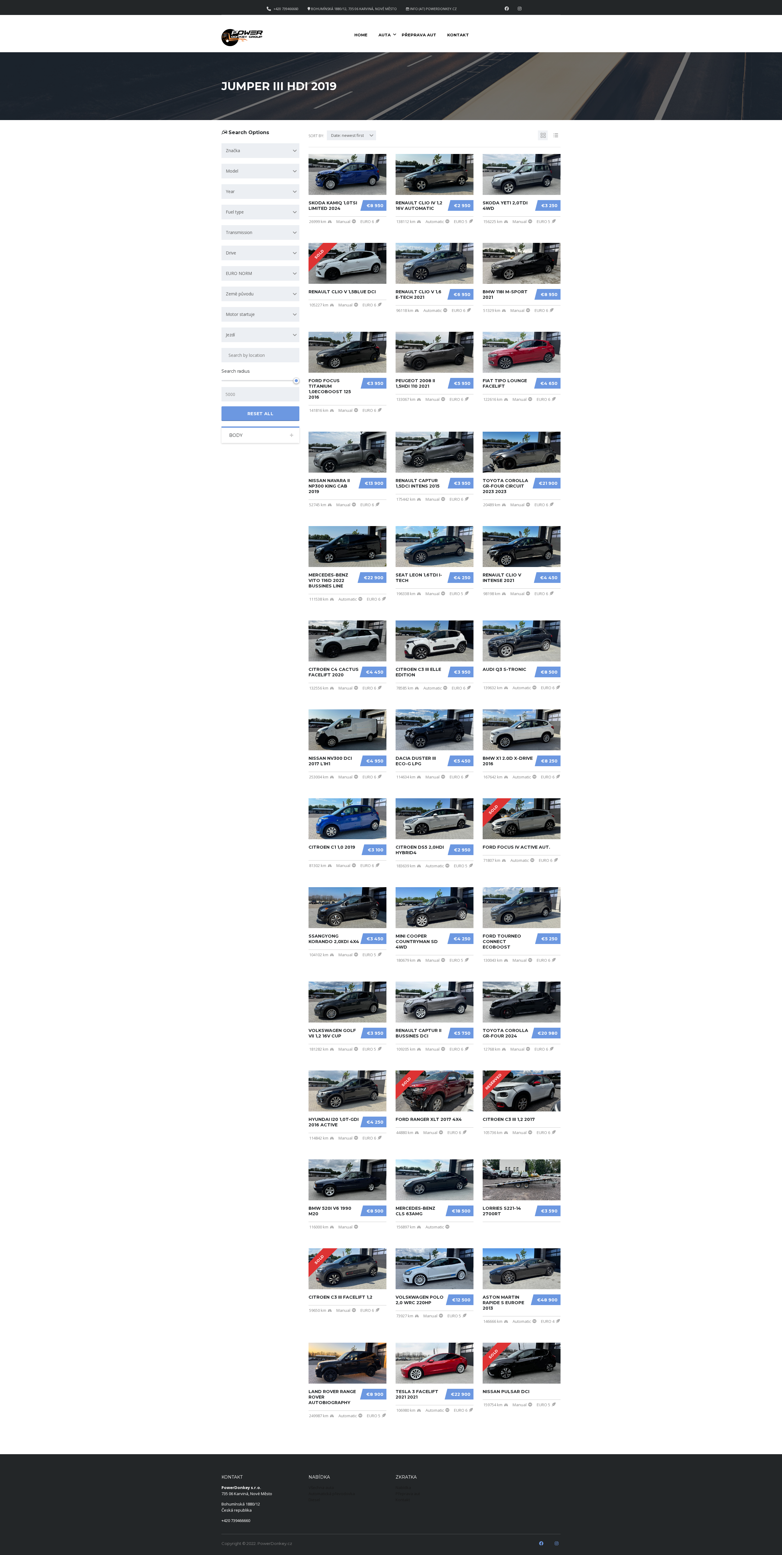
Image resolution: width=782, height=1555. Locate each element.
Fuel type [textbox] (235, 212)
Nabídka (403, 1487)
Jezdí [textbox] (230, 335)
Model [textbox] (232, 171)
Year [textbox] (230, 191)
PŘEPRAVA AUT (419, 34)
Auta (384, 34)
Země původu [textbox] (240, 294)
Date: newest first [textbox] (347, 135)
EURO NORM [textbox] (239, 273)
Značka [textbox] (233, 150)
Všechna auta (321, 1487)
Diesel (314, 1499)
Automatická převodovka (332, 1493)
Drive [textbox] (231, 253)
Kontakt (458, 34)
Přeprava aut (408, 1493)
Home (360, 34)
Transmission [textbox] (239, 232)
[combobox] (260, 150)
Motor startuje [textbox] (240, 314)
